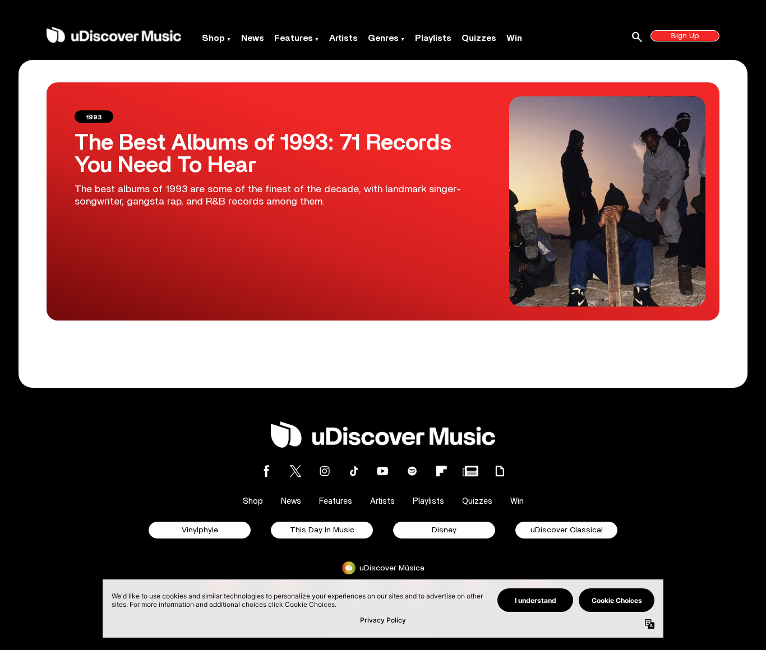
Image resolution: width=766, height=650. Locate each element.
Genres (383, 38)
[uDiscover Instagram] (325, 471)
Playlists (433, 38)
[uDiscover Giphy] (499, 471)
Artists (343, 38)
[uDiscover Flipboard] (441, 471)
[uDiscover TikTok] (354, 471)
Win (514, 38)
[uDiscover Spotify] (412, 471)
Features (293, 38)
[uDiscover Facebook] (266, 471)
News (252, 38)
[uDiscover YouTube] (383, 471)
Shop (213, 38)
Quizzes (479, 38)
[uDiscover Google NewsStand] (470, 471)
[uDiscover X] (295, 471)
